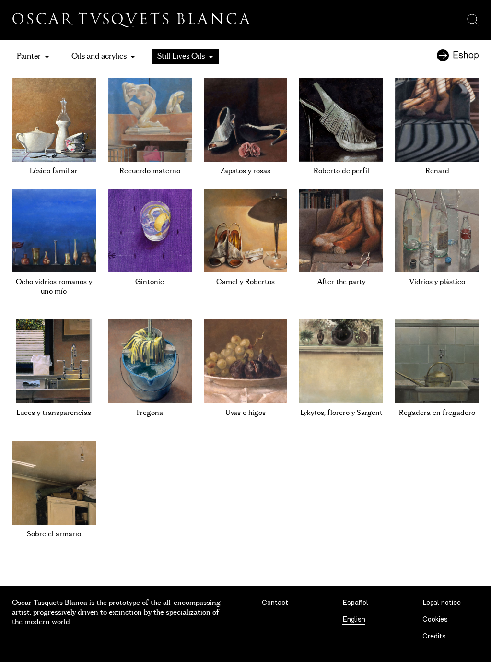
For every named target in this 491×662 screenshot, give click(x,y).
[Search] (473, 20)
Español (355, 602)
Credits (434, 636)
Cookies (435, 619)
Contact (275, 602)
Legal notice (441, 602)
